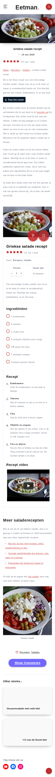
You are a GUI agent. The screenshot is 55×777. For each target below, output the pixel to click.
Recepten (15, 70)
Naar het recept (16, 99)
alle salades (33, 576)
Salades (26, 70)
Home (6, 70)
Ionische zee (42, 112)
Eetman (26, 7)
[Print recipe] (43, 235)
